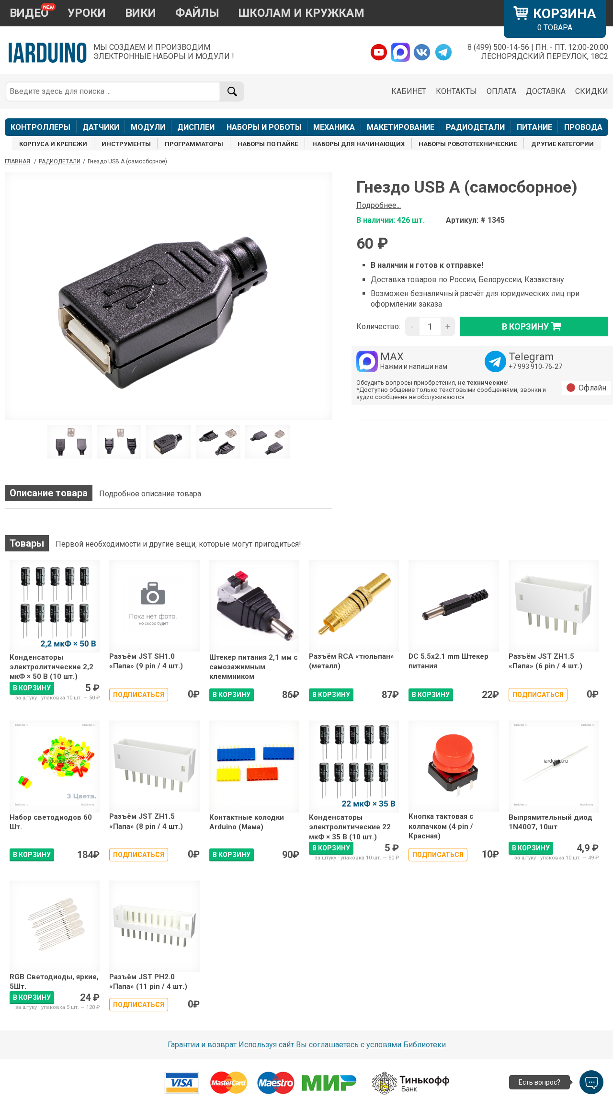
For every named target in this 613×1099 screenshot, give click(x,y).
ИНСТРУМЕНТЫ (126, 144)
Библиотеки (424, 1044)
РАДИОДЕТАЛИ (475, 127)
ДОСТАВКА (546, 91)
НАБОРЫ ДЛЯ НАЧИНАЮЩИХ (358, 144)
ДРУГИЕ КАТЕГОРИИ (562, 144)
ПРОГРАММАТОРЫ (194, 144)
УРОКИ (87, 13)
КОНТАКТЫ (456, 91)
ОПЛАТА (501, 91)
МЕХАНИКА (334, 127)
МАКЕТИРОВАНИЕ (400, 127)
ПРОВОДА (583, 127)
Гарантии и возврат (202, 1044)
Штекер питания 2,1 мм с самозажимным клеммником (253, 667)
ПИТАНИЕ (534, 127)
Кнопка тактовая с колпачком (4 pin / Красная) (441, 826)
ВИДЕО (29, 13)
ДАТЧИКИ (100, 127)
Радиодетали (59, 161)
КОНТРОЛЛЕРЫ (40, 127)
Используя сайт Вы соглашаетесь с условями (319, 1044)
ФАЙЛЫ (197, 13)
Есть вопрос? (539, 1082)
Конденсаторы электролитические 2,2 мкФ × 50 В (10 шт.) (51, 667)
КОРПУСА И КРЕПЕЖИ (53, 144)
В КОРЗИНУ (32, 688)
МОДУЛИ (148, 127)
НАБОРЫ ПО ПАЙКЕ (268, 144)
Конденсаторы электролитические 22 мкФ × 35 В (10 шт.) (350, 827)
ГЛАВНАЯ (17, 161)
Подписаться (138, 694)
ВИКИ (140, 13)
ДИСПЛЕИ (196, 127)
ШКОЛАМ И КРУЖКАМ (301, 13)
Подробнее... (378, 205)
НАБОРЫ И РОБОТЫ (264, 127)
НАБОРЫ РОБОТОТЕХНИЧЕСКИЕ (468, 144)
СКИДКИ (591, 91)
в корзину (525, 326)
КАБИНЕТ (408, 91)
